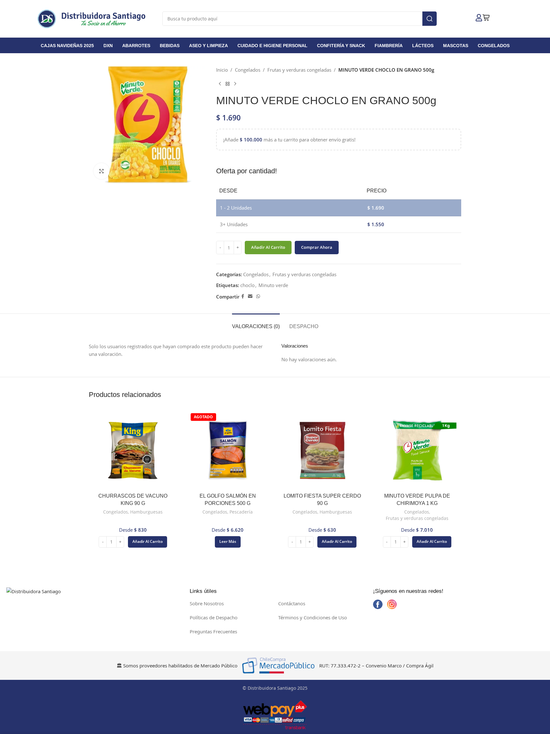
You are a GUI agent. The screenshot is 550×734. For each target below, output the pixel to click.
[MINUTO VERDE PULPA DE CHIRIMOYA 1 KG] (417, 450)
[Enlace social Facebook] (242, 296)
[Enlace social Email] (250, 296)
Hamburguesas (146, 512)
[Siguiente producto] (235, 84)
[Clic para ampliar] (101, 171)
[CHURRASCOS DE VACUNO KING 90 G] (133, 450)
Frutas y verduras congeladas (299, 70)
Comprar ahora (316, 247)
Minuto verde (273, 285)
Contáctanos (291, 603)
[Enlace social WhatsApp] (258, 296)
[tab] (256, 323)
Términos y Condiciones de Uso (312, 617)
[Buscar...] (429, 18)
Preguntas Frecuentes (213, 631)
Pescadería (241, 512)
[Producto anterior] (220, 84)
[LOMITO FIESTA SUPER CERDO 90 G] (322, 450)
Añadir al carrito (268, 247)
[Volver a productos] (227, 84)
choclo (247, 285)
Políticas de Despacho (213, 617)
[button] (147, 542)
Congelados (247, 70)
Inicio (222, 70)
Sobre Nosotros (207, 603)
